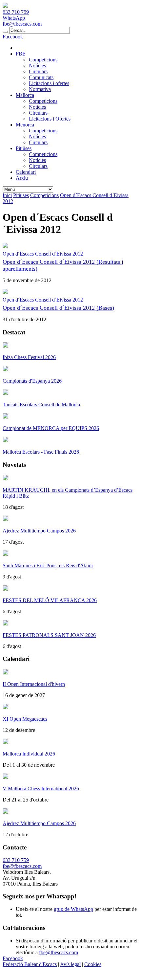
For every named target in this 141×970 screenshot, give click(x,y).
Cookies (92, 964)
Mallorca (25, 95)
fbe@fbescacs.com (22, 24)
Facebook (13, 36)
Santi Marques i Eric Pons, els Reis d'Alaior (48, 565)
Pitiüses (23, 148)
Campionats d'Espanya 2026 (32, 381)
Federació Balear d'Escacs (30, 964)
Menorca (25, 124)
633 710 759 (16, 12)
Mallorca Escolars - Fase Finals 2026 (41, 452)
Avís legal (70, 964)
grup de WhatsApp (73, 909)
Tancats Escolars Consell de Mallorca (41, 404)
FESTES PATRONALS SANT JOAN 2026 (49, 635)
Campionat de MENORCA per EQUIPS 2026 (51, 428)
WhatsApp (14, 18)
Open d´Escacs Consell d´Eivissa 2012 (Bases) (58, 308)
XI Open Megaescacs (25, 719)
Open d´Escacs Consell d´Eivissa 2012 (43, 254)
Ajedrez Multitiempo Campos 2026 (39, 530)
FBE (21, 53)
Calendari (26, 172)
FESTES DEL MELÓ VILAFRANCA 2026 (50, 600)
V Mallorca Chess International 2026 (41, 788)
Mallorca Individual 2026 (29, 753)
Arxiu (22, 178)
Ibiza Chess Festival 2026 (29, 357)
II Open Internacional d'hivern (34, 684)
